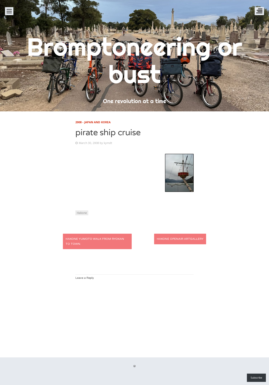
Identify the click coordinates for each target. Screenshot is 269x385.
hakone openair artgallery (180, 239)
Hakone (82, 213)
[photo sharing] (179, 191)
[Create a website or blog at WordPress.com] (134, 366)
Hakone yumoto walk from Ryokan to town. (95, 241)
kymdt (108, 143)
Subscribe (256, 377)
